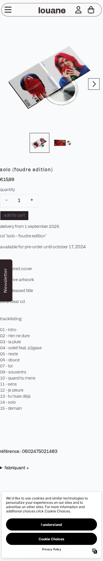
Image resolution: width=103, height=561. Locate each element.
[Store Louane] (51, 10)
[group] (39, 143)
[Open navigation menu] (8, 9)
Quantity (7, 190)
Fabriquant (17, 468)
